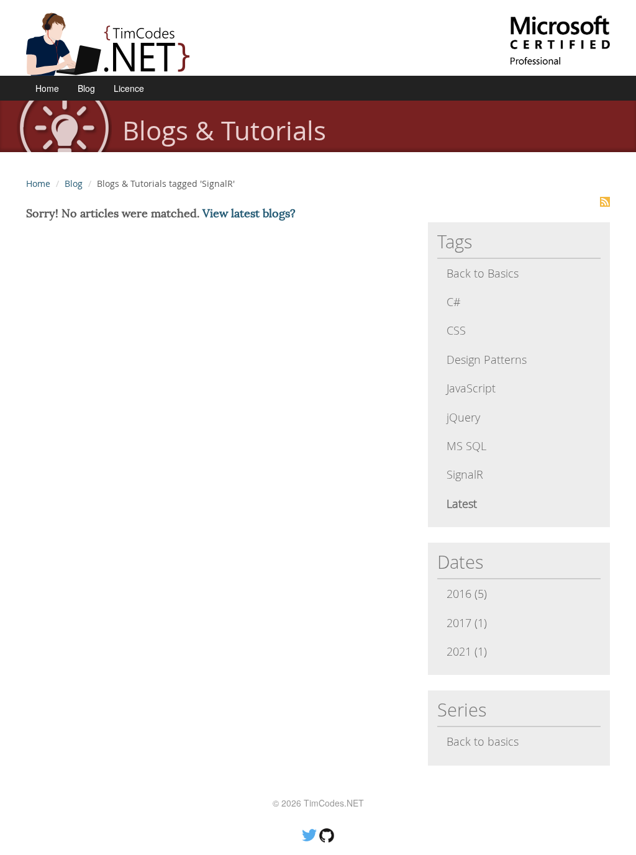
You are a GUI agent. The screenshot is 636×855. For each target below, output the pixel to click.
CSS (456, 330)
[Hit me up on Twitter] (309, 834)
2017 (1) (467, 622)
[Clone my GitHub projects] (326, 834)
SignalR (465, 474)
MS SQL (466, 445)
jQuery (463, 417)
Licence (129, 88)
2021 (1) (467, 651)
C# (454, 301)
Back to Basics (483, 273)
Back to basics (483, 741)
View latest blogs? (249, 213)
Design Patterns (487, 359)
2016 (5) (467, 593)
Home (47, 88)
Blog (86, 88)
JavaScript (471, 388)
